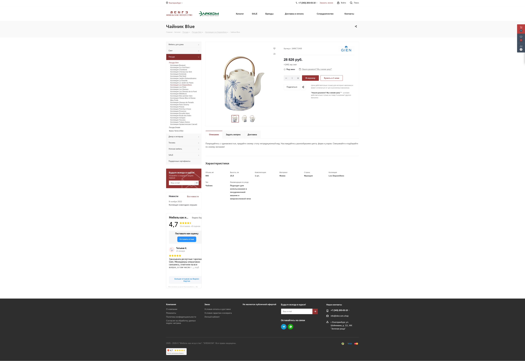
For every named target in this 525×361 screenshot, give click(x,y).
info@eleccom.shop (339, 316)
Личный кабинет (212, 317)
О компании (171, 309)
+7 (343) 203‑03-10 (339, 310)
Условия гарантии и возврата (218, 313)
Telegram (283, 326)
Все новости (193, 196)
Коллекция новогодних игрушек (183, 205)
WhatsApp (290, 326)
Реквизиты (171, 313)
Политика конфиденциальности (181, 317)
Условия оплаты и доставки (217, 309)
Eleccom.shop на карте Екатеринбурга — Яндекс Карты (185, 286)
